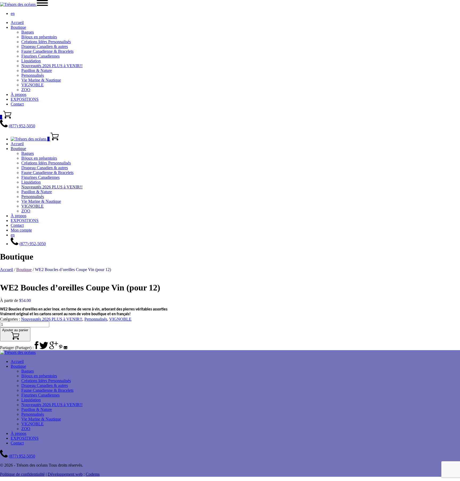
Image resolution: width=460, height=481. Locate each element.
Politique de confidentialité (22, 474)
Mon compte (21, 230)
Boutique (18, 27)
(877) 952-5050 (22, 126)
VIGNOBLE (32, 85)
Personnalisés (32, 75)
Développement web (65, 474)
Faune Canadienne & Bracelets (47, 51)
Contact (17, 104)
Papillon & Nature (36, 70)
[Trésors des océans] (18, 4)
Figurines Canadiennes (40, 56)
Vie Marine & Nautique (41, 80)
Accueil (17, 22)
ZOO (25, 89)
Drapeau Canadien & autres (44, 46)
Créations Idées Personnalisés (46, 41)
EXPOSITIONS (25, 99)
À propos (18, 94)
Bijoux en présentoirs (39, 37)
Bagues (27, 32)
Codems (93, 474)
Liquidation (31, 61)
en (13, 13)
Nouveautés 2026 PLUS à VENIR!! (52, 65)
